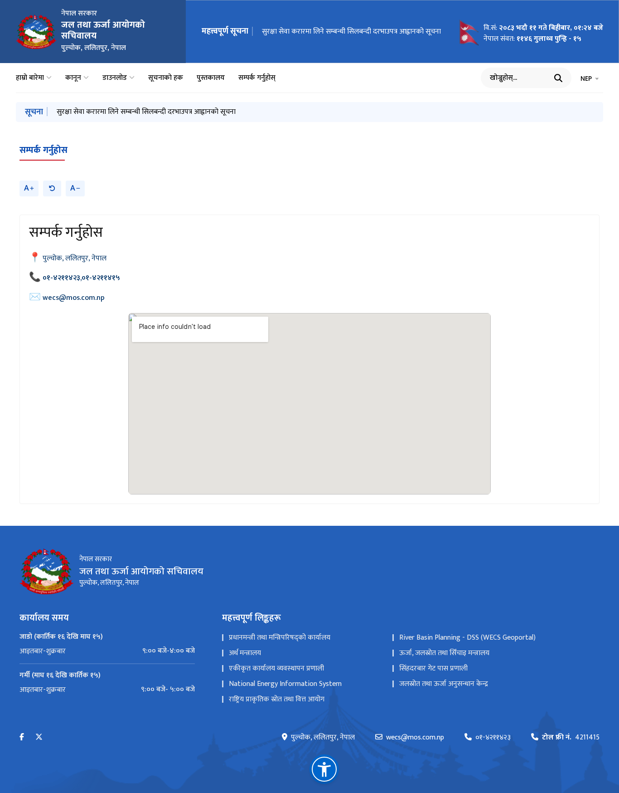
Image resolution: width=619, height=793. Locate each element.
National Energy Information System (285, 684)
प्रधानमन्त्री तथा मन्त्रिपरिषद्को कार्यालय (279, 637)
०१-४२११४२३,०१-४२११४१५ (81, 278)
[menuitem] (107, 651)
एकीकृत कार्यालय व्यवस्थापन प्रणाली (276, 668)
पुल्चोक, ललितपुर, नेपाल (74, 258)
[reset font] (52, 188)
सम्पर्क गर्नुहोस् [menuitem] (257, 78)
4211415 (571, 737)
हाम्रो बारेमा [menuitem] (30, 78)
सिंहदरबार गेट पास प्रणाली (433, 668)
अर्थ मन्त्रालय (245, 653)
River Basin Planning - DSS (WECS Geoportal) (467, 637)
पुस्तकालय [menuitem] (211, 78)
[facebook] (21, 737)
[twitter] (39, 737)
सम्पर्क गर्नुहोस (43, 150)
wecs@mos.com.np (74, 298)
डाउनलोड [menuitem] (114, 78)
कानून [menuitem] (73, 78)
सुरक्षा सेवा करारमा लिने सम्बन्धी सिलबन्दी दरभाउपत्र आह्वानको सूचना (351, 31)
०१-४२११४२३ (493, 737)
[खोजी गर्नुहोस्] (558, 78)
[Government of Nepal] (36, 31)
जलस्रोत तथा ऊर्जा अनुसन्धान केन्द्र (443, 684)
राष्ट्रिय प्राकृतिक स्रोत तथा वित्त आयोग (276, 699)
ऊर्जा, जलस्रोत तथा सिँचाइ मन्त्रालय (444, 653)
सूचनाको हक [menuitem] (165, 78)
